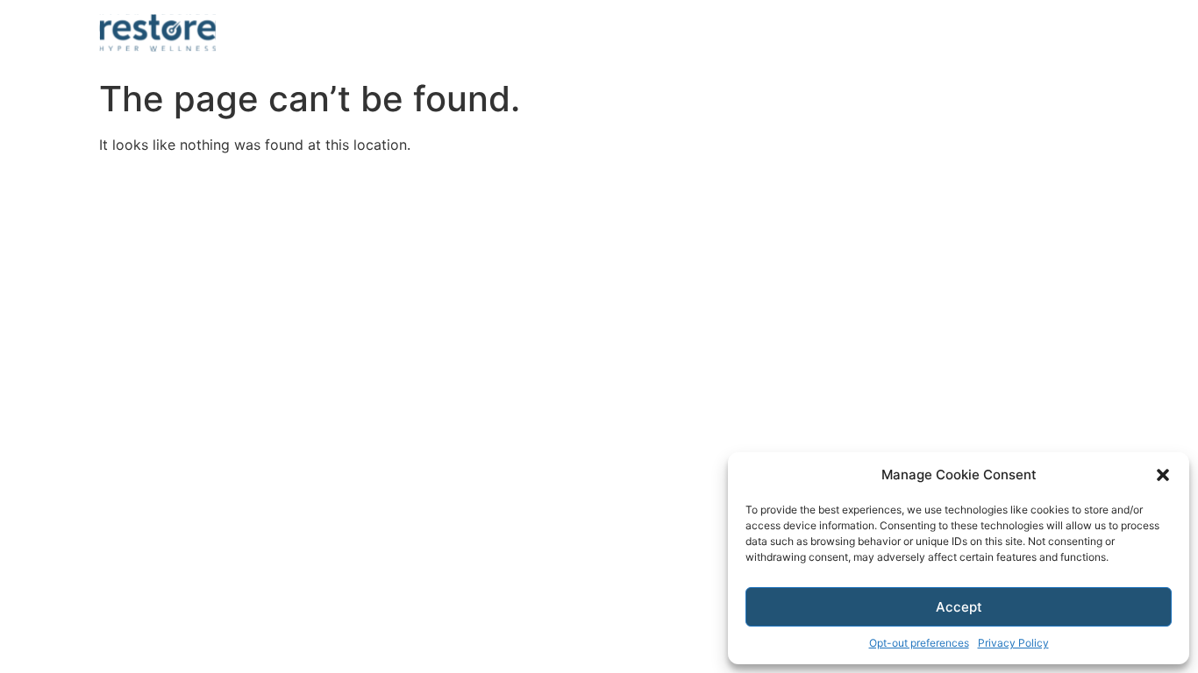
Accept (959, 607)
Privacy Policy (1013, 642)
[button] (1163, 475)
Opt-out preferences (919, 642)
